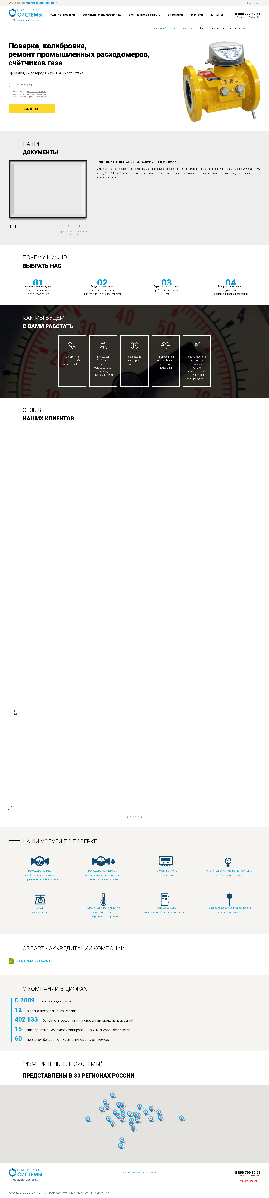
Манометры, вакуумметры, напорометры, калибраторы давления (229, 873)
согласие (43, 94)
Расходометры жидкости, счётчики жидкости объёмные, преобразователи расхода (103, 875)
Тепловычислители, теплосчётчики (166, 873)
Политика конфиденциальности (138, 1172)
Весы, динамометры (40, 910)
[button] (105, 1102)
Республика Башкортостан (39, 3)
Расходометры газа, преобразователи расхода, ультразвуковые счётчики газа (40, 875)
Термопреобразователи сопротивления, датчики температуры (229, 910)
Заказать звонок (248, 1181)
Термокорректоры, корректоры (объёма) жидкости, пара (166, 910)
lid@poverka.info (252, 3)
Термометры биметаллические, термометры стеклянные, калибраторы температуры (103, 912)
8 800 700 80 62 (247, 1172)
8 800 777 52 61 (247, 14)
